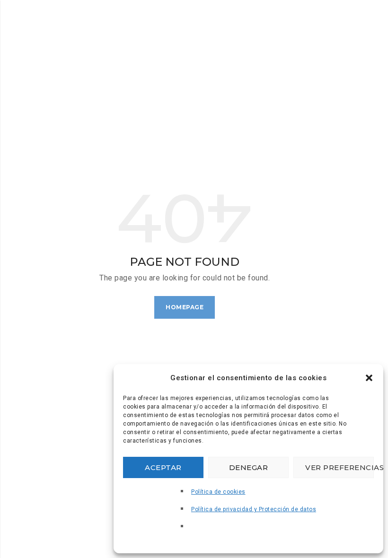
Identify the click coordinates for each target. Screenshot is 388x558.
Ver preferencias (339, 467)
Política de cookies (218, 491)
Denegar (248, 467)
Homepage (184, 307)
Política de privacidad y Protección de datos (253, 509)
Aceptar (163, 467)
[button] (369, 378)
